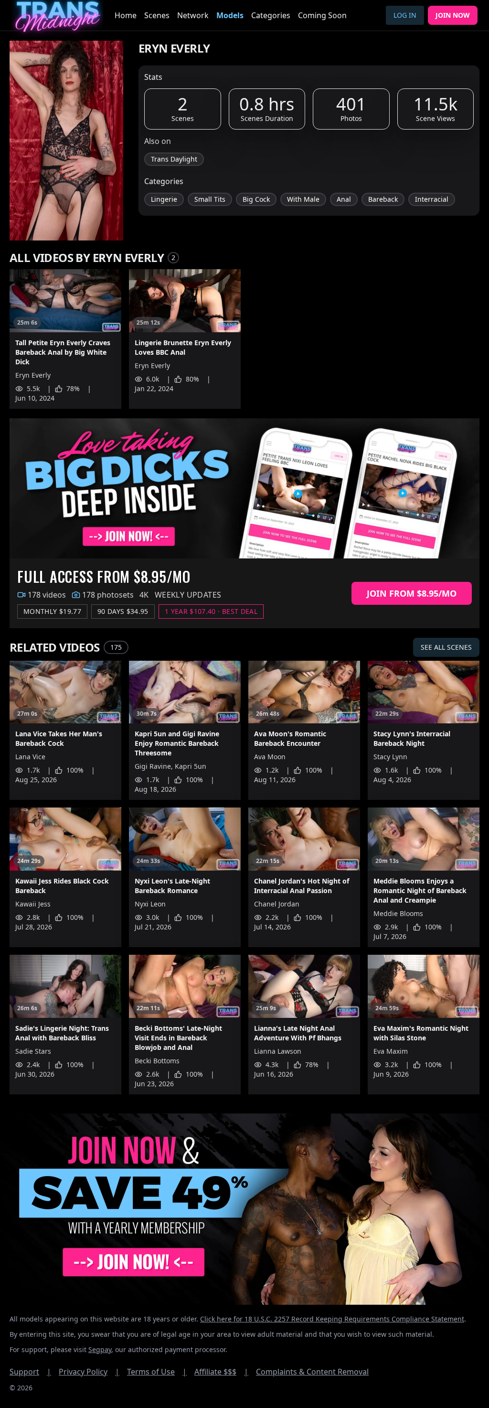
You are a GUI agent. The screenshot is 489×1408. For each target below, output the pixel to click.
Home (126, 15)
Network (193, 15)
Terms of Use (157, 1371)
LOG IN (404, 15)
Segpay (99, 1349)
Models (230, 15)
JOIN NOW (453, 15)
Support (30, 1371)
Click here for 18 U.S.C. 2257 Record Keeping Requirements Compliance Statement (332, 1318)
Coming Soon (322, 15)
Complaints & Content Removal (312, 1371)
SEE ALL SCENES (446, 647)
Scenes (157, 15)
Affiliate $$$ (221, 1371)
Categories (270, 15)
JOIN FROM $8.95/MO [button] (412, 593)
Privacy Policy (89, 1371)
